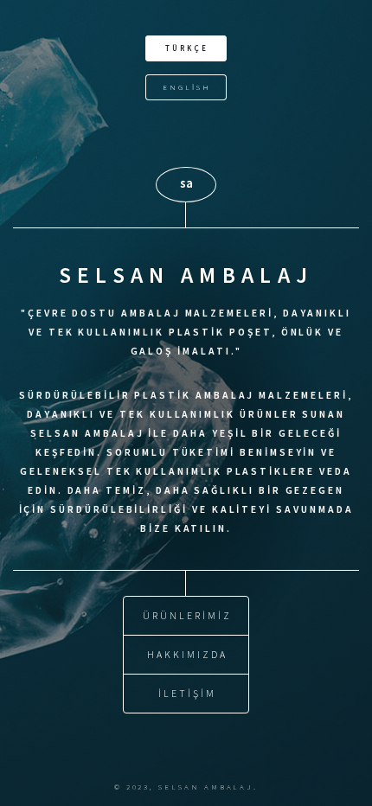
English (187, 87)
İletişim (186, 693)
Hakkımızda (187, 654)
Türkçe (186, 48)
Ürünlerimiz (187, 615)
